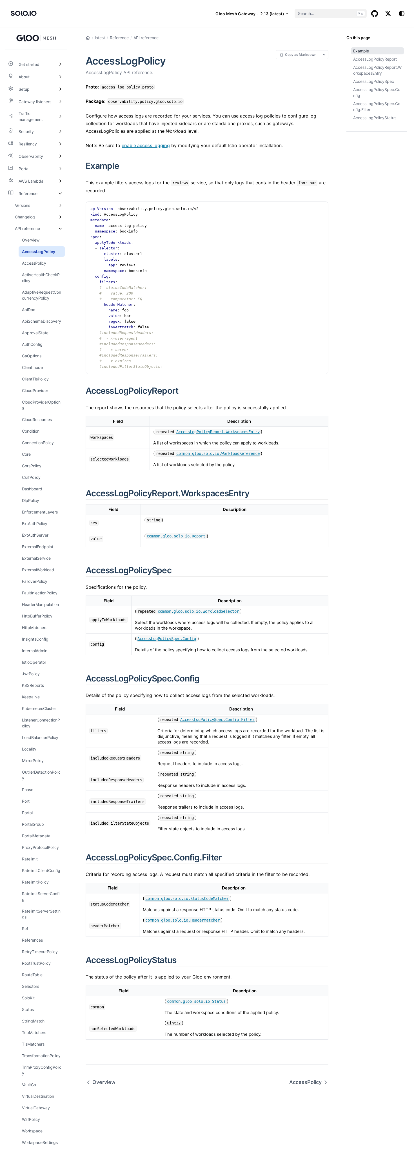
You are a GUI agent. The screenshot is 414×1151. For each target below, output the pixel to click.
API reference (146, 37)
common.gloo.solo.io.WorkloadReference (218, 453)
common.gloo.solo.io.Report (176, 536)
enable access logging (146, 145)
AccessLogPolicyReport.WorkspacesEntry (377, 70)
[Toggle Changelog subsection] (60, 217)
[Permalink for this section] (125, 166)
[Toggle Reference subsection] (60, 193)
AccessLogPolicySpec (373, 81)
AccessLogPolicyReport (375, 59)
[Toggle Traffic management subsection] (60, 116)
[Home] (88, 38)
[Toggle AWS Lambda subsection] (60, 181)
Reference (119, 37)
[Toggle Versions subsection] (60, 205)
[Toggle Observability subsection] (60, 156)
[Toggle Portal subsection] (60, 168)
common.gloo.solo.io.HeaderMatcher (182, 920)
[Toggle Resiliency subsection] (60, 143)
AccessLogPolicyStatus (374, 117)
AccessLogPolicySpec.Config (376, 92)
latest (100, 37)
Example (361, 50)
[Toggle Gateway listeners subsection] (60, 101)
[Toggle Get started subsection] (60, 64)
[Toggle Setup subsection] (60, 89)
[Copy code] (321, 208)
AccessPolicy (305, 1082)
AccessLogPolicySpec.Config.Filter (376, 106)
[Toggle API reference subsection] (60, 228)
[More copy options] (324, 54)
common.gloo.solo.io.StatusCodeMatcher (187, 898)
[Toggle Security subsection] (60, 131)
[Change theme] (401, 13)
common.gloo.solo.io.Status (196, 1001)
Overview (103, 1082)
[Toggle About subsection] (60, 76)
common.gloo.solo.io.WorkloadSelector (198, 611)
